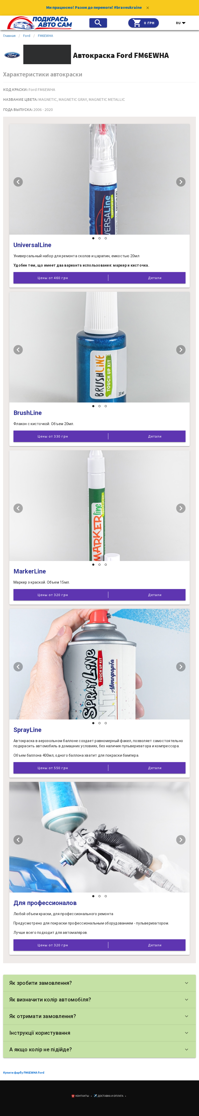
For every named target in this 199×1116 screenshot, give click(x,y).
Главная (9, 35)
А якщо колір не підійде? (99, 1049)
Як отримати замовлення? (99, 1016)
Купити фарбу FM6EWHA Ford (23, 1072)
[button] (181, 23)
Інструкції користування (99, 1033)
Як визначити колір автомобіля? (99, 999)
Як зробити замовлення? (99, 983)
